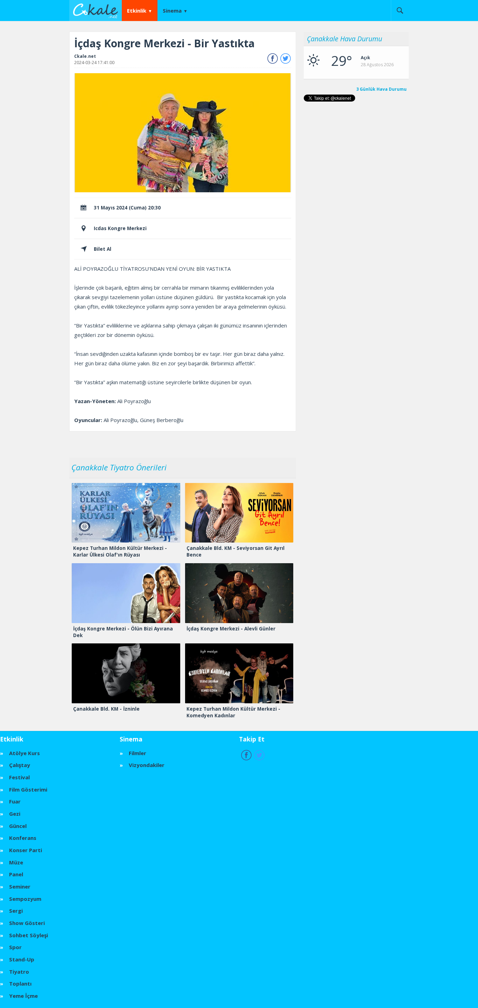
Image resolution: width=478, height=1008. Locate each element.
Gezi (14, 813)
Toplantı (20, 983)
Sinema (172, 10)
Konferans (22, 837)
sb (400, 10)
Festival (19, 777)
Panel (16, 874)
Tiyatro (19, 971)
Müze (16, 862)
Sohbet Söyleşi (28, 935)
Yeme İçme (23, 995)
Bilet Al (102, 249)
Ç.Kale (97, 10)
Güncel (18, 825)
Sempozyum (25, 898)
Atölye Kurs (24, 753)
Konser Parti (25, 850)
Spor (15, 947)
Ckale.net (85, 56)
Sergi (16, 910)
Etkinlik (136, 10)
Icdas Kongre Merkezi (120, 228)
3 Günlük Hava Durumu (381, 89)
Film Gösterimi (28, 789)
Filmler (137, 753)
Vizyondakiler (146, 764)
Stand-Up (21, 959)
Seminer (19, 886)
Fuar (15, 801)
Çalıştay (19, 764)
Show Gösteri (27, 922)
